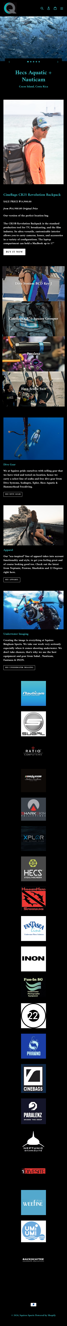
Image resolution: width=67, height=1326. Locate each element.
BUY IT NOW (14, 252)
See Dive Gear (13, 494)
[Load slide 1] (28, 62)
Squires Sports (27, 1315)
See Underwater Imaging (19, 667)
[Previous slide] (9, 61)
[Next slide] (57, 61)
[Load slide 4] (36, 62)
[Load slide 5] (39, 62)
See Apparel (12, 579)
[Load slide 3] (33, 62)
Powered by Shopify (45, 1315)
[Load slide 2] (31, 62)
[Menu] (61, 8)
